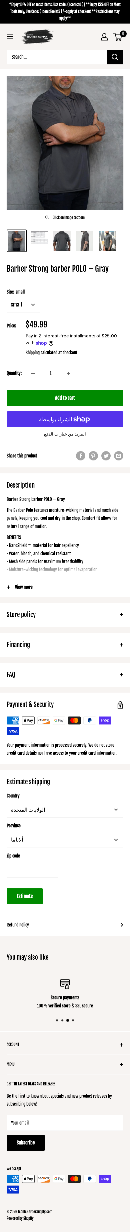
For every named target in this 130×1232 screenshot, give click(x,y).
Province (14, 825)
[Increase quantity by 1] (68, 373)
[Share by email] (118, 455)
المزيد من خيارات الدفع (65, 434)
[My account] (104, 36)
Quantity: (14, 373)
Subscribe (26, 1142)
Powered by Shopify (20, 1218)
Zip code (13, 855)
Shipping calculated (41, 352)
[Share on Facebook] (80, 455)
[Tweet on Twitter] (106, 455)
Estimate (25, 896)
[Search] (115, 57)
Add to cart (65, 398)
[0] (118, 37)
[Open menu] (10, 36)
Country (13, 795)
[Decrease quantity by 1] (33, 373)
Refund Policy (18, 924)
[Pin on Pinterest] (93, 455)
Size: (16, 292)
